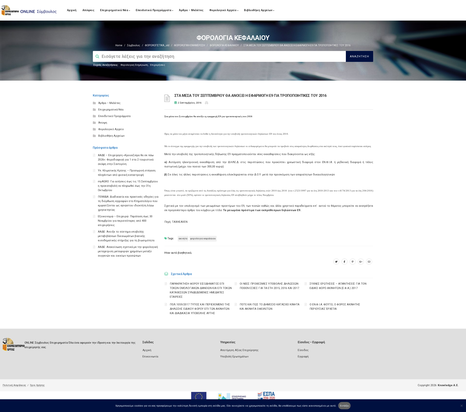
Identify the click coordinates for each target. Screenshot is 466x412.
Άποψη (102, 122)
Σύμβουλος (133, 45)
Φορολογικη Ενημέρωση (134, 65)
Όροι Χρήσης (37, 385)
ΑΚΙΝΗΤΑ (183, 238)
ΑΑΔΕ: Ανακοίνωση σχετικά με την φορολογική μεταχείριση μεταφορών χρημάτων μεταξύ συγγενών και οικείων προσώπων (128, 251)
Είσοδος (303, 350)
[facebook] (344, 261)
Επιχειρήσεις (157, 65)
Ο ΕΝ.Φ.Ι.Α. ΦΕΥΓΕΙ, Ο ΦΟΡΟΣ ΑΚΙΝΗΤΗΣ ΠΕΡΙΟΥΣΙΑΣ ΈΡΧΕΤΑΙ (335, 306)
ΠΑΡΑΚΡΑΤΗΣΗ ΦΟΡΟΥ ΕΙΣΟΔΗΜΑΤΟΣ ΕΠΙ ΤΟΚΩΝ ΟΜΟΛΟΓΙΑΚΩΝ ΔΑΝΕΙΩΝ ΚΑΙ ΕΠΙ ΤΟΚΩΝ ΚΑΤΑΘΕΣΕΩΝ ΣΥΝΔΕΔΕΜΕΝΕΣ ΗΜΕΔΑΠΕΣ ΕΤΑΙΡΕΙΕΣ (201, 290)
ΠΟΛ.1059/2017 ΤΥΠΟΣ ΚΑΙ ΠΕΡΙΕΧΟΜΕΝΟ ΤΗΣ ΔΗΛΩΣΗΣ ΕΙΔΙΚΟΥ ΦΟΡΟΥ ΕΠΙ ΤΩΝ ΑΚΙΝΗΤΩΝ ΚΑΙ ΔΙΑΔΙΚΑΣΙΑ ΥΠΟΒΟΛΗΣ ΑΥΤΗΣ (200, 309)
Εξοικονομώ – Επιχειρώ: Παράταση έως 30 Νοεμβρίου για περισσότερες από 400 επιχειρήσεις (125, 221)
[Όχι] (461, 407)
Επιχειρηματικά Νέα (114, 10)
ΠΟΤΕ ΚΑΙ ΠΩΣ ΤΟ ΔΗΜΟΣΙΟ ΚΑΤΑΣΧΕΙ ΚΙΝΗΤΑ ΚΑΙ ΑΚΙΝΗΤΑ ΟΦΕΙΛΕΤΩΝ (270, 306)
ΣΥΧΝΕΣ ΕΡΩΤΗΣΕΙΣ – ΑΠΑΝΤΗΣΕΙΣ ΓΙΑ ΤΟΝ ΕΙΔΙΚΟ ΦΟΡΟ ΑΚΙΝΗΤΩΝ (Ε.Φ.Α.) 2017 (338, 286)
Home (118, 45)
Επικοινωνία (150, 356)
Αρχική (72, 10)
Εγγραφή (303, 356)
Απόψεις (88, 10)
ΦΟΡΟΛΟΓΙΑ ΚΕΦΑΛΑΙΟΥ (224, 45)
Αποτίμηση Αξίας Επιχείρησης (239, 350)
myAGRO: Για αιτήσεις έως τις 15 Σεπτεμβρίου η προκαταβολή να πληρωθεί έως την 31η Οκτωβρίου (128, 186)
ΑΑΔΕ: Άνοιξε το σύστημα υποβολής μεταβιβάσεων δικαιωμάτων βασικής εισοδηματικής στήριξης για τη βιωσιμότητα (126, 236)
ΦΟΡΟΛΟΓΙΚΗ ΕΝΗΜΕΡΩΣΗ (189, 45)
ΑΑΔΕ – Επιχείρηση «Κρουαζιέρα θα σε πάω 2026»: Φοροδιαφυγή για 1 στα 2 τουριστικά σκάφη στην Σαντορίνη (126, 160)
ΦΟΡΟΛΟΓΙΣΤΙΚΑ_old (157, 45)
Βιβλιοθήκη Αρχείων (258, 10)
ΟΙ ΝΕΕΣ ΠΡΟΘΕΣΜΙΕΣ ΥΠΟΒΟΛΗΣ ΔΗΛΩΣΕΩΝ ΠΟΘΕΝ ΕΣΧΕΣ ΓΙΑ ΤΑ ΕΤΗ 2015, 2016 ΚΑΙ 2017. (270, 286)
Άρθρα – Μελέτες (191, 10)
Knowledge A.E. (448, 385)
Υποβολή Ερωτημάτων (234, 356)
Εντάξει (344, 405)
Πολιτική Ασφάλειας (14, 385)
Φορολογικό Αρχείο (223, 10)
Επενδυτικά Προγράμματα (154, 10)
